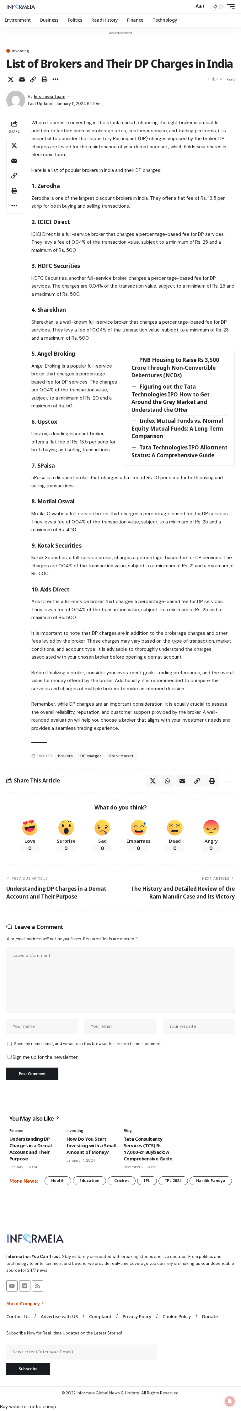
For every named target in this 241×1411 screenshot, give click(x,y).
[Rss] (37, 1286)
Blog (128, 1130)
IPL (147, 1180)
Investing (20, 51)
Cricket (121, 1180)
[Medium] (24, 1286)
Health (58, 1180)
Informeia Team (49, 96)
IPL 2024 (173, 1180)
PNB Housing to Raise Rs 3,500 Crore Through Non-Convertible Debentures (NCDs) (175, 367)
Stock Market (121, 755)
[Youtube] (12, 1286)
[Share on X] (10, 79)
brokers (65, 755)
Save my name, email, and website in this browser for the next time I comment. (88, 1043)
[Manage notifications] (230, 1401)
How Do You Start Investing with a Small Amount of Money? (91, 1145)
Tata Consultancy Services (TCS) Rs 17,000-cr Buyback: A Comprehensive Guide (148, 1149)
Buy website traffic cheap (28, 1406)
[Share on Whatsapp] (167, 781)
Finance (16, 1130)
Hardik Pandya (210, 1180)
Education (89, 1180)
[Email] (22, 79)
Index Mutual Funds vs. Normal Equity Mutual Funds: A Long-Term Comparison (177, 428)
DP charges (91, 755)
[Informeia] (20, 7)
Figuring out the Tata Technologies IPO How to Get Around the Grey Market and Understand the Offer (170, 398)
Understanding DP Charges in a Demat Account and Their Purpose (31, 1149)
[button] (187, 6)
